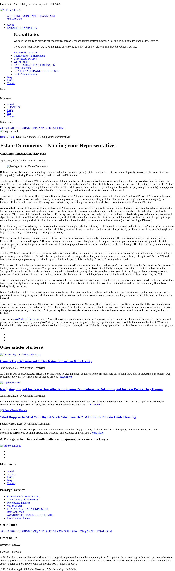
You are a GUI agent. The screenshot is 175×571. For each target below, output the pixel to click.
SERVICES (13, 107)
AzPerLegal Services (26, 319)
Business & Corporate (25, 52)
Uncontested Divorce (25, 58)
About (10, 24)
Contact (11, 83)
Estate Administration (25, 74)
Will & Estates (21, 61)
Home (3, 136)
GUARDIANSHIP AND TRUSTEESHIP (37, 71)
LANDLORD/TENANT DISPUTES (34, 64)
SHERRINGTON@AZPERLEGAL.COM (88, 531)
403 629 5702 (14, 18)
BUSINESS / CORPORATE (22, 496)
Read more (66, 376)
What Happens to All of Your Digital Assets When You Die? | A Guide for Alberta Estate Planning (68, 417)
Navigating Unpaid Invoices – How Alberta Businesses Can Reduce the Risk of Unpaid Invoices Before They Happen (81, 389)
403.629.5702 (7, 531)
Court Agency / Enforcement (29, 55)
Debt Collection (22, 67)
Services (11, 474)
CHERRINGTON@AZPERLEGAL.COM (31, 15)
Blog (9, 77)
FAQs (10, 80)
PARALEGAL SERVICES (22, 27)
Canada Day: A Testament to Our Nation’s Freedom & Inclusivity (46, 361)
